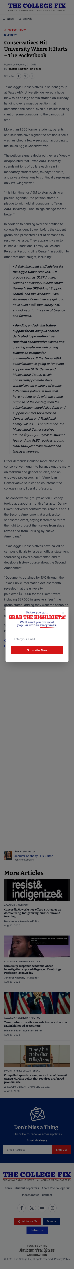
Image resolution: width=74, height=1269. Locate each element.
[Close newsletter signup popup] (63, 613)
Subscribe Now (37, 650)
